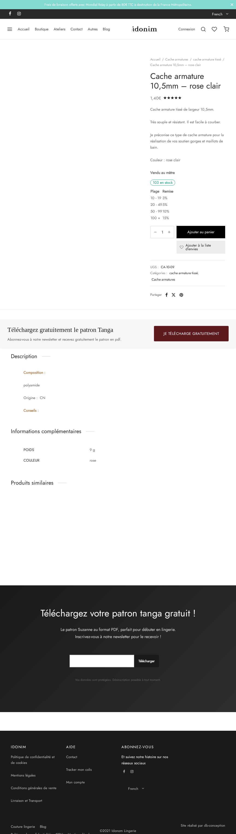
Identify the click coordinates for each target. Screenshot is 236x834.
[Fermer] (232, 4)
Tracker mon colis (79, 769)
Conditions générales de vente (33, 788)
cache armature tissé (207, 59)
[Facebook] (10, 14)
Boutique (41, 29)
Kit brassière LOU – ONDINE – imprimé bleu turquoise (141, 555)
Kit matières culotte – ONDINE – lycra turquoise (197, 553)
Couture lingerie (23, 826)
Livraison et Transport (26, 800)
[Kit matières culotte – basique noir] (35, 521)
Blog (106, 29)
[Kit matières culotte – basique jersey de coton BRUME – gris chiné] (90, 521)
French (217, 14)
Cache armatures (176, 59)
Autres (92, 29)
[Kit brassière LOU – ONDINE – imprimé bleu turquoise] (145, 521)
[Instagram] (19, 14)
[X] (173, 295)
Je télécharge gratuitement (191, 333)
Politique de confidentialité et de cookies (33, 759)
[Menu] (9, 29)
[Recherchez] (203, 29)
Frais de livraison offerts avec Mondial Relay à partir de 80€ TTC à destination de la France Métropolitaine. (118, 4)
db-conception (214, 825)
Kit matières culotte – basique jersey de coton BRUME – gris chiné (84, 555)
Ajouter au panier (200, 232)
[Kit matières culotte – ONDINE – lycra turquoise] (201, 521)
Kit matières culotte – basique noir (27, 553)
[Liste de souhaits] (215, 29)
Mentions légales (23, 775)
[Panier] (226, 29)
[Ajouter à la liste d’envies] (57, 551)
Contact (77, 29)
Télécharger (147, 661)
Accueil (24, 29)
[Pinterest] (181, 295)
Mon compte (75, 782)
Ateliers (59, 29)
